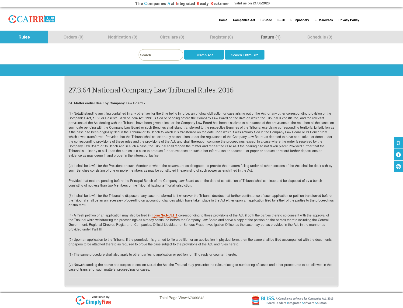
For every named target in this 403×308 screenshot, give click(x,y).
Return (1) (271, 37)
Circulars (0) (172, 37)
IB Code (266, 20)
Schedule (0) (319, 37)
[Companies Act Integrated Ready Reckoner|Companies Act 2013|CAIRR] (32, 18)
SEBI (281, 20)
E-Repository (299, 20)
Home (223, 20)
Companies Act (244, 20)
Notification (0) (122, 37)
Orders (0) (73, 37)
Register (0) (221, 37)
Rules (24, 37)
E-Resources (324, 20)
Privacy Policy (348, 20)
